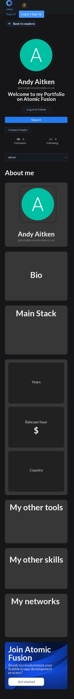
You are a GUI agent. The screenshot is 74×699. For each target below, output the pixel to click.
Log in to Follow (36, 109)
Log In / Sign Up (31, 14)
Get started (26, 681)
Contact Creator (18, 130)
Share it (36, 120)
